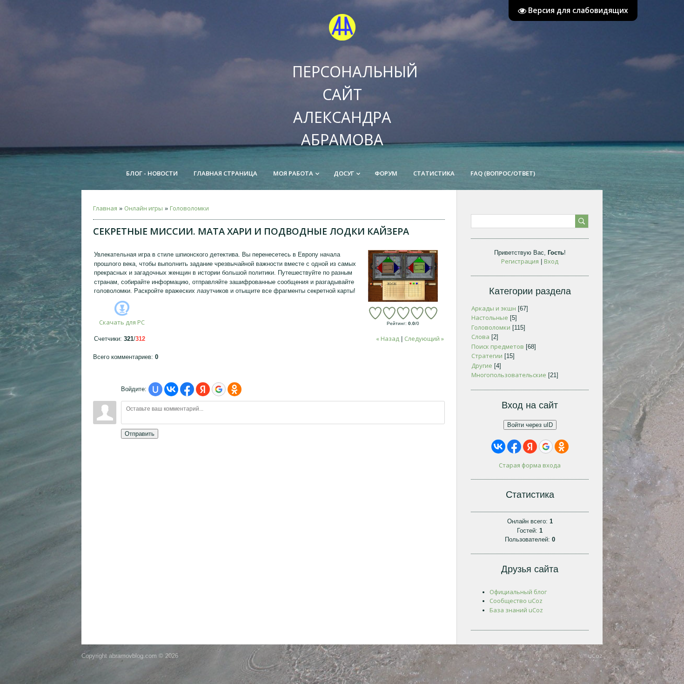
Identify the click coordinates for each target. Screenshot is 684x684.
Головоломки (189, 208)
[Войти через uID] (155, 389)
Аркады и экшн (493, 308)
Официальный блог (518, 592)
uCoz (595, 655)
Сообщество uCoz (516, 600)
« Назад (387, 338)
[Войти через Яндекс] (203, 389)
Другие (481, 365)
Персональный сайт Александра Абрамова (347, 97)
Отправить (139, 433)
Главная (105, 208)
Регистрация (520, 261)
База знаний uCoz (516, 610)
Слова (480, 336)
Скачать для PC (122, 322)
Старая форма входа (530, 465)
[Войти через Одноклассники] (234, 389)
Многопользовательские (508, 375)
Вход (551, 261)
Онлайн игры (143, 208)
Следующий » (424, 338)
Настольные (489, 317)
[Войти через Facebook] (187, 389)
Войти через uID (530, 424)
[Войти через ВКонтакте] (171, 389)
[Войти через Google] (219, 389)
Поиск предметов (497, 346)
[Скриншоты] (403, 276)
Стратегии (487, 356)
